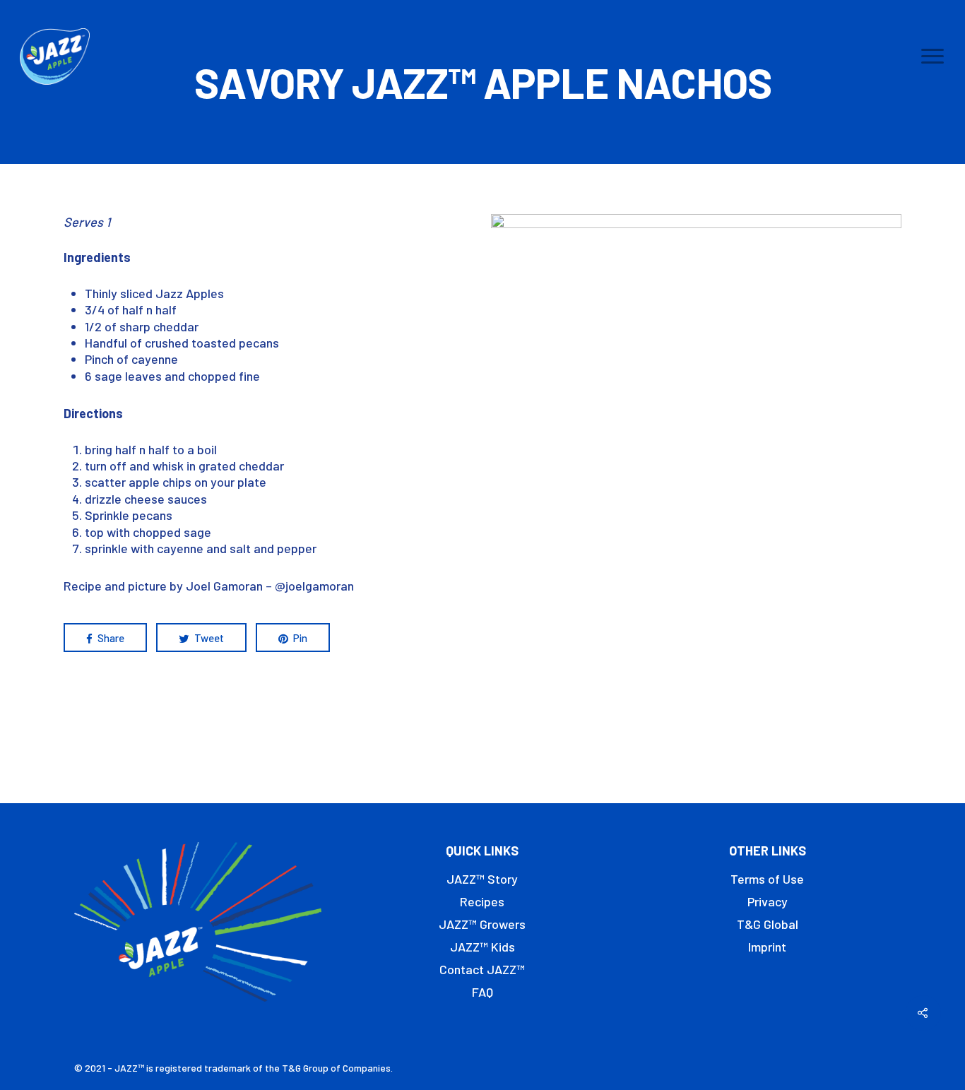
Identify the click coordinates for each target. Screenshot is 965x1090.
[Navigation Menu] (933, 56)
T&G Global (767, 924)
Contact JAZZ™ (482, 969)
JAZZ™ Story (482, 879)
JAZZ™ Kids (482, 946)
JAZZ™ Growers (482, 924)
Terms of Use (767, 879)
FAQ (482, 992)
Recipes (482, 901)
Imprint (767, 946)
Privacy (767, 901)
